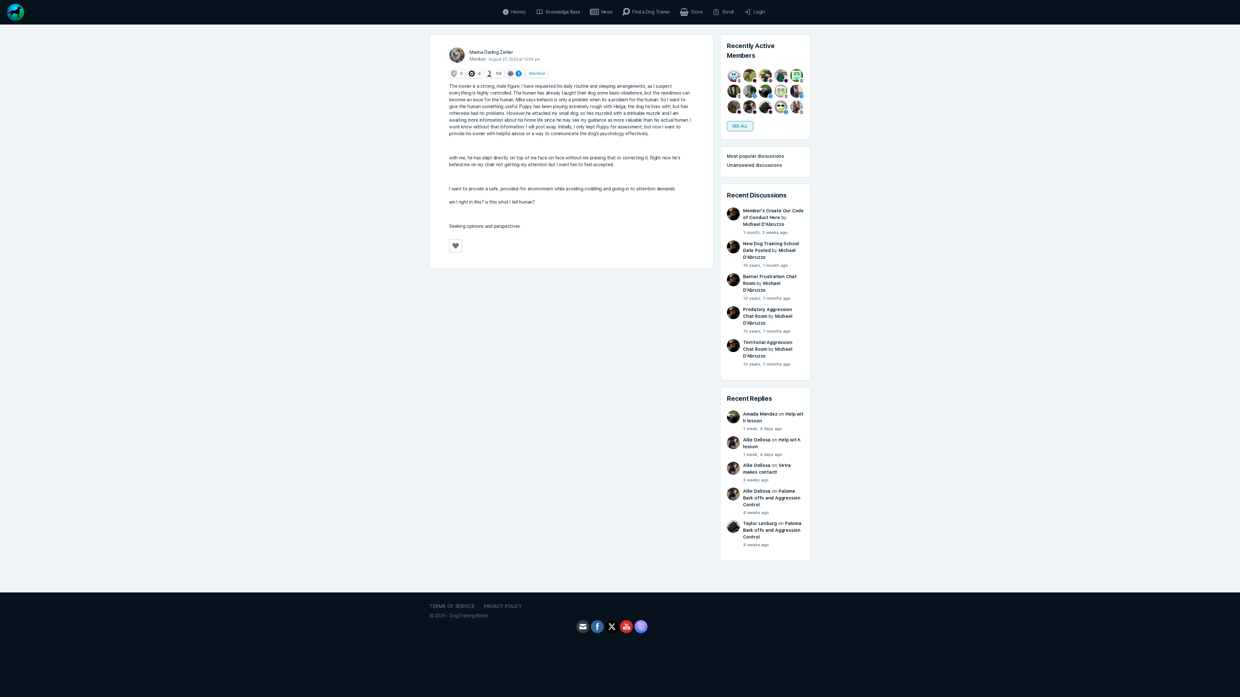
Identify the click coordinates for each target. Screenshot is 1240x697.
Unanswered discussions (754, 165)
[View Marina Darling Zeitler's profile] (457, 55)
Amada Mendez (760, 414)
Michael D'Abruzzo (763, 224)
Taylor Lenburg (760, 523)
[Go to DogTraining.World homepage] (15, 11)
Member (537, 73)
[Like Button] (455, 246)
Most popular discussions (755, 156)
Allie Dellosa (756, 439)
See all (740, 126)
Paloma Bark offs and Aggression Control (772, 498)
